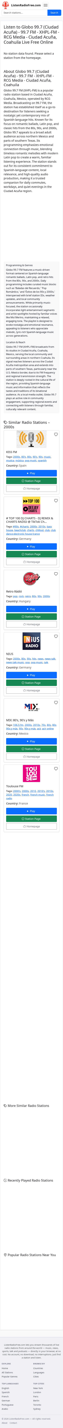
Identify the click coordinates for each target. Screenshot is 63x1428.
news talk (50, 658)
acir (39, 728)
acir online (48, 728)
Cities (36, 1376)
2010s (41, 526)
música (20, 460)
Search (54, 12)
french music (37, 794)
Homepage (33, 488)
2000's (17, 791)
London (37, 1392)
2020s (16, 794)
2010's (41, 791)
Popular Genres (9, 1376)
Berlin (36, 1400)
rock (21, 596)
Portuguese (7, 1404)
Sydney (37, 1408)
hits (34, 658)
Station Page (32, 481)
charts (30, 530)
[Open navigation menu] (45, 5)
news (41, 658)
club (47, 530)
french (25, 794)
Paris (35, 1396)
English (5, 1388)
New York (38, 1388)
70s (43, 725)
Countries (38, 1368)
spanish (42, 460)
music (47, 456)
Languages (38, 1372)
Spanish (6, 1392)
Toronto (37, 1404)
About (4, 1422)
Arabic (5, 1408)
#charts (24, 526)
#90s (16, 526)
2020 (9, 794)
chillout (39, 530)
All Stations (7, 1372)
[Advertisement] (31, 227)
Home (5, 1368)
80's (23, 456)
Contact (13, 1422)
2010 (33, 791)
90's (35, 456)
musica (10, 460)
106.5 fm (18, 725)
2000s (16, 456)
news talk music (15, 662)
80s (29, 456)
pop (15, 596)
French (5, 1396)
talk (46, 662)
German (6, 1400)
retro (28, 596)
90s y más (30, 728)
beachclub (20, 530)
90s (41, 456)
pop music (31, 460)
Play (32, 473)
